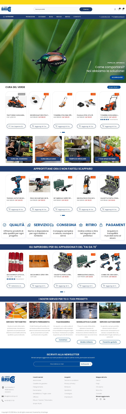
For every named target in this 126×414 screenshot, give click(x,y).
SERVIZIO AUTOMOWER (110, 322)
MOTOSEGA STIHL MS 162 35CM (88, 115)
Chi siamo (99, 387)
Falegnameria (38, 387)
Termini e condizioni (71, 380)
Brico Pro (99, 390)
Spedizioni (68, 390)
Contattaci (63, 340)
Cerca (98, 380)
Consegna (68, 394)
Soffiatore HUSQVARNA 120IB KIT (112, 115)
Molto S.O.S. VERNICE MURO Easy (45, 275)
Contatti (99, 394)
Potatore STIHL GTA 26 (15, 115)
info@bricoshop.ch (119, 16)
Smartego (44, 412)
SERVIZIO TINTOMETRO (16, 322)
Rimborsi (67, 387)
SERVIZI (67, 17)
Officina (35, 397)
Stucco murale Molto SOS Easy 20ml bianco (26, 275)
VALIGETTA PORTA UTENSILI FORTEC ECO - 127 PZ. (47, 198)
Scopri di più (113, 87)
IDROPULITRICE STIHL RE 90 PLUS (18, 198)
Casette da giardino (40, 384)
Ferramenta (37, 390)
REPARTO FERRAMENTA (40, 322)
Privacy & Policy (69, 384)
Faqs (97, 384)
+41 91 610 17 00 (105, 16)
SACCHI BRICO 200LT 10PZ (114, 275)
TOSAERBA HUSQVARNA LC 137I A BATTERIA (45, 115)
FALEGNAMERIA (63, 322)
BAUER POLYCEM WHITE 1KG (67, 275)
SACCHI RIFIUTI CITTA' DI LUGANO (93, 275)
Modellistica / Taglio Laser (42, 394)
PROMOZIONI (30, 17)
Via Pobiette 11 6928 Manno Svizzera (9, 389)
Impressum (68, 397)
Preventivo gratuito (110, 342)
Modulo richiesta (86, 342)
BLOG (51, 17)
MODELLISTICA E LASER (86, 322)
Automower (37, 380)
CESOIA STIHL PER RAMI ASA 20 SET (65, 115)
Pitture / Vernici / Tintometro (42, 400)
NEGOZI (59, 17)
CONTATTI (77, 17)
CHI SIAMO (42, 17)
